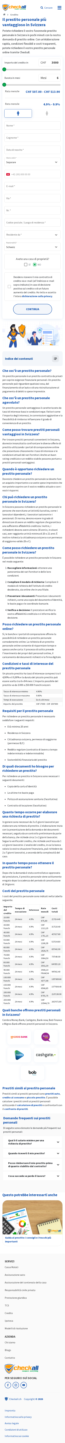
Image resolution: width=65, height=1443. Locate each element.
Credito (14, 14)
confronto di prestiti (16, 1109)
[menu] (59, 7)
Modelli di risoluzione (16, 1328)
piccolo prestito (36, 1097)
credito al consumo (13, 1097)
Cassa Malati (11, 1267)
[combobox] (32, 162)
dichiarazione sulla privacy (37, 296)
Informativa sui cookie (17, 1436)
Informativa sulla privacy (18, 1416)
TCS (7, 1305)
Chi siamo (10, 1342)
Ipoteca (9, 1320)
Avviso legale (12, 1423)
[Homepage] (4, 15)
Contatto (10, 1357)
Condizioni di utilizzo (16, 1429)
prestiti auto (52, 1093)
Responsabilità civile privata (20, 1290)
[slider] (32, 70)
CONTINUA (32, 309)
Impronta (10, 1410)
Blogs (8, 1350)
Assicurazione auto (15, 1274)
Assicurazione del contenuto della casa (25, 1282)
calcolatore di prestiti (29, 1105)
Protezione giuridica (16, 1297)
